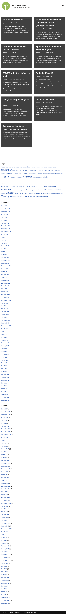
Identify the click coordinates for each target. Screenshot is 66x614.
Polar (20, 173)
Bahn (29, 167)
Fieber (42, 167)
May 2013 (4, 334)
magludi (6, 23)
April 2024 (4, 220)
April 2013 (4, 337)
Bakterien (33, 167)
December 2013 (5, 317)
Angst (13, 167)
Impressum (18, 612)
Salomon (40, 173)
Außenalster (24, 167)
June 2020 (4, 277)
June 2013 (4, 331)
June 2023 (4, 237)
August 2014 (4, 303)
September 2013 (6, 326)
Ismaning (31, 170)
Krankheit (40, 170)
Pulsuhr (26, 173)
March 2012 (4, 371)
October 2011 (5, 380)
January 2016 (5, 280)
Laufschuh (50, 170)
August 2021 (4, 269)
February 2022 (5, 257)
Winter (45, 177)
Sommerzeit (57, 173)
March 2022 (4, 254)
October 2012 (5, 354)
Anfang (10, 167)
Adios (7, 167)
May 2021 (4, 271)
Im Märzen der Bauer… (14, 20)
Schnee (49, 173)
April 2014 (4, 306)
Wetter (20, 177)
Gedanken (6, 170)
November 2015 (5, 286)
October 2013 (5, 323)
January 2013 (5, 346)
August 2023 (4, 234)
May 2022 (4, 251)
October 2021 (5, 263)
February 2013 (5, 343)
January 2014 (5, 314)
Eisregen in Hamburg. (13, 126)
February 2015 (5, 294)
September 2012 (6, 357)
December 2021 (5, 260)
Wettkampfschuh (38, 177)
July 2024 (4, 217)
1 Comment (21, 79)
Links (11, 612)
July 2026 (4, 206)
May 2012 (4, 366)
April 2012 (4, 368)
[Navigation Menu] (63, 6)
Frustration (49, 167)
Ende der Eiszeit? (44, 73)
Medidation (3, 173)
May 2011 (4, 388)
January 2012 (5, 377)
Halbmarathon (15, 170)
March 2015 (4, 291)
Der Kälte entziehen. (46, 99)
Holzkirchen (25, 170)
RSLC (36, 173)
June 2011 (4, 386)
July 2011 (4, 383)
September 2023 (6, 231)
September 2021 (6, 266)
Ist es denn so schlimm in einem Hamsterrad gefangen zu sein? (48, 23)
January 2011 (5, 400)
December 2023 (5, 226)
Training (5, 176)
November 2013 (5, 320)
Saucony (45, 173)
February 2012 (5, 374)
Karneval (35, 170)
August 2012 (4, 360)
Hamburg (20, 170)
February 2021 (5, 274)
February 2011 (5, 397)
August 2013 (4, 328)
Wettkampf (27, 177)
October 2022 (5, 246)
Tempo (61, 173)
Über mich (4, 612)
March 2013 (4, 340)
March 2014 (4, 308)
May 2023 (4, 240)
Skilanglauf (53, 173)
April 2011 (4, 391)
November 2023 (5, 228)
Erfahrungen (38, 167)
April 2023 (4, 243)
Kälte (45, 170)
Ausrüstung (19, 167)
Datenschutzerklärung (30, 612)
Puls (22, 173)
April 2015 (4, 288)
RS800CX (33, 173)
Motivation (10, 173)
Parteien (16, 173)
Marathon (58, 170)
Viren (17, 177)
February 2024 (5, 223)
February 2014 (5, 311)
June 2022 (4, 249)
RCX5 (30, 173)
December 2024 (5, 209)
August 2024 (4, 214)
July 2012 (4, 363)
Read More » (24, 32)
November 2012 (5, 351)
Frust (45, 167)
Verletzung (13, 177)
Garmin (54, 167)
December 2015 (5, 283)
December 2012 (5, 348)
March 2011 (4, 394)
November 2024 (5, 211)
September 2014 (6, 300)
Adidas (3, 167)
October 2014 (5, 297)
